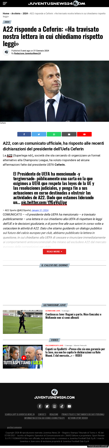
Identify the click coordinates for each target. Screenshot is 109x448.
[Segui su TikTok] (62, 406)
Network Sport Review (78, 417)
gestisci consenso (14, 427)
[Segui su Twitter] (47, 406)
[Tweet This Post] (39, 134)
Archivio (15, 13)
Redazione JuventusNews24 (27, 53)
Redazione (54, 414)
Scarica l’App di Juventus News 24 (20, 414)
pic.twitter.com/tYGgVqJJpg (44, 202)
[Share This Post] (54, 134)
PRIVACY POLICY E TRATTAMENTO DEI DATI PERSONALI (83, 414)
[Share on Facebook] (24, 134)
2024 (25, 13)
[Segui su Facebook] (40, 406)
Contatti (42, 414)
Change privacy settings (97, 446)
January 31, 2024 (40, 210)
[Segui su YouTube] (69, 406)
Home (6, 13)
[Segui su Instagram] (54, 406)
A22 (9, 155)
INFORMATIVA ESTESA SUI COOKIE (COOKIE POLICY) (44, 417)
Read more (53, 251)
